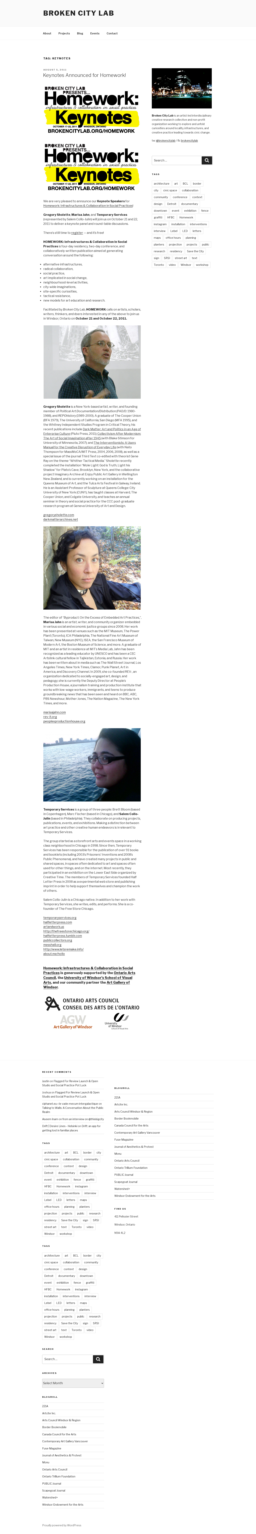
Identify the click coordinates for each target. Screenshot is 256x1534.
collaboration (190, 190)
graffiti (158, 217)
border (197, 183)
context (197, 197)
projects (192, 244)
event (175, 210)
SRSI (167, 258)
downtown (160, 210)
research (159, 251)
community (161, 197)
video (172, 264)
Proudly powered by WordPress (61, 1525)
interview (159, 231)
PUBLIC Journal (51, 1483)
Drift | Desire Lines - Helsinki (59, 1126)
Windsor (186, 264)
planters (159, 244)
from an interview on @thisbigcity (83, 1119)
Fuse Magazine (51, 1448)
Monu (45, 1462)
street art (181, 258)
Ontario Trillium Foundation (58, 1476)
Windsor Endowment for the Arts (62, 1504)
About (47, 33)
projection (175, 244)
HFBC (170, 217)
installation (178, 224)
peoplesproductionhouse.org (64, 721)
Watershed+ (50, 1497)
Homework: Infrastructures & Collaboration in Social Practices (88, 206)
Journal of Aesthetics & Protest (62, 1455)
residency (176, 251)
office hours (173, 237)
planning (191, 237)
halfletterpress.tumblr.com (62, 936)
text (194, 258)
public (205, 244)
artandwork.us (53, 927)
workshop (202, 264)
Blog (80, 33)
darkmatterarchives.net (60, 519)
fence (205, 210)
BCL (185, 183)
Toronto (159, 264)
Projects (64, 33)
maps (157, 237)
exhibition (190, 210)
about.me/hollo (54, 954)
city (156, 190)
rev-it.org (50, 717)
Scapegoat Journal (53, 1490)
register (77, 233)
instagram (160, 224)
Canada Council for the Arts (59, 1434)
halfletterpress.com (57, 922)
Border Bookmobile (54, 1427)
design (158, 203)
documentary (189, 203)
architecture (161, 183)
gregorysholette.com (58, 515)
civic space (170, 190)
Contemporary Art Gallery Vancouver (65, 1441)
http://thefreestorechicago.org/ (66, 931)
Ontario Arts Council (54, 1469)
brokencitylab (189, 140)
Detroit (171, 203)
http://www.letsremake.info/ (63, 949)
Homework (186, 217)
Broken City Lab (78, 13)
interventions (198, 224)
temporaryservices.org (59, 918)
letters (197, 231)
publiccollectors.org (57, 940)
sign (156, 258)
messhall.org (52, 945)
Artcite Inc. (49, 1413)
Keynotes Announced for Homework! (84, 75)
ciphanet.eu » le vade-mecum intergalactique (70, 1103)
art (176, 183)
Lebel (173, 231)
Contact (112, 33)
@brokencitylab (165, 140)
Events (95, 33)
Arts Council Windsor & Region (61, 1420)
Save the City (195, 251)
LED (185, 231)
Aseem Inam (50, 1119)
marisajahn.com (54, 712)
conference (180, 197)
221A (45, 1406)
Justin (45, 1081)
